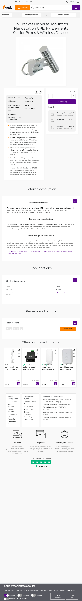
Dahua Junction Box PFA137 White (55, 407)
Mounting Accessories (31, 15)
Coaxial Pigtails (29, 417)
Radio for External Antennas (30, 403)
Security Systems (11, 406)
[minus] (50, 96)
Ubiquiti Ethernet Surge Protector (66, 368)
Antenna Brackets (63, 15)
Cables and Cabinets (12, 423)
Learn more (70, 590)
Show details (22, 598)
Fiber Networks (11, 418)
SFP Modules (28, 407)
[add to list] (40, 92)
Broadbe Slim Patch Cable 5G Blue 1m (56, 404)
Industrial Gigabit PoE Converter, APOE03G (29, 369)
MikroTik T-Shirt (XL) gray (52, 410)
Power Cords (28, 409)
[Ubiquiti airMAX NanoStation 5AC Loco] (49, 356)
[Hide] (75, 201)
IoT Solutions (12, 414)
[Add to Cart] (18, 383)
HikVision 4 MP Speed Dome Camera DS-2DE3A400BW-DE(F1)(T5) (57, 401)
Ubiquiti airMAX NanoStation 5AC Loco (48, 369)
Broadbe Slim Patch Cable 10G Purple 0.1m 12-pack (58, 418)
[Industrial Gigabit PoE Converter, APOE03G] (31, 356)
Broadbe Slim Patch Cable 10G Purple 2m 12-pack (57, 414)
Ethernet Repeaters (27, 413)
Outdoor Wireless (11, 410)
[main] (8, 7)
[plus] (74, 96)
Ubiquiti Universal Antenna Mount (11, 368)
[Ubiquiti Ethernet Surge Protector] (67, 356)
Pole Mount (60, 292)
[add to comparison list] (36, 92)
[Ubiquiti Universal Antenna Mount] (12, 356)
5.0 (26, 364)
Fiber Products (29, 420)
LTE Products (12, 402)
